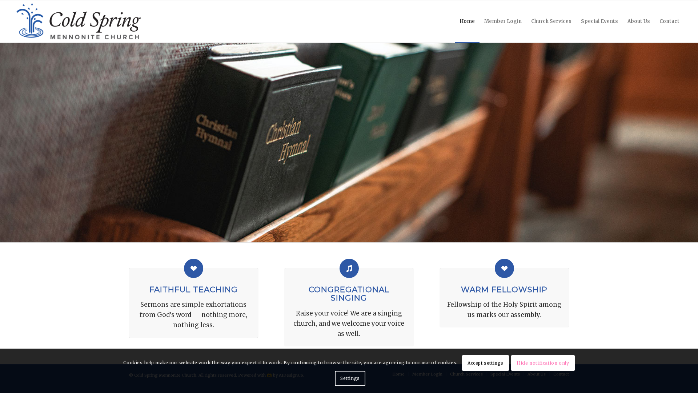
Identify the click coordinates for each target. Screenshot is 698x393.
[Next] (691, 142)
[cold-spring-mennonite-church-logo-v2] (79, 21)
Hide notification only (543, 363)
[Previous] (6, 142)
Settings (350, 378)
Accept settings (486, 363)
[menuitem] (467, 21)
